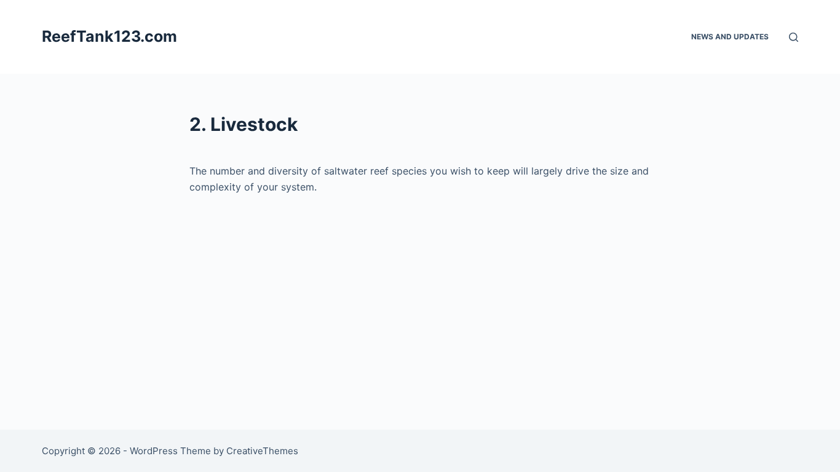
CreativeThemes (262, 451)
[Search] (793, 37)
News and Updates (730, 36)
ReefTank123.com (109, 36)
